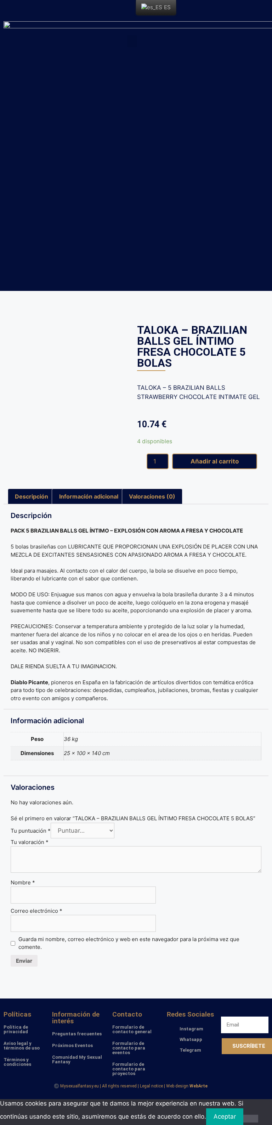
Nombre (23, 882)
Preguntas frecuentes (77, 1033)
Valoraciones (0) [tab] (152, 496)
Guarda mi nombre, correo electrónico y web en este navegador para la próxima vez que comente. (128, 943)
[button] (132, 41)
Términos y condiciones (17, 1062)
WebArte (198, 1086)
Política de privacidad (16, 1029)
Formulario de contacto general (132, 1029)
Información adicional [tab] (88, 496)
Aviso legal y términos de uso (22, 1046)
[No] (250, 1119)
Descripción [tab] (31, 496)
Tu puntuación (31, 830)
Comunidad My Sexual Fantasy (77, 1059)
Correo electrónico (36, 910)
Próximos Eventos (72, 1045)
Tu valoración (30, 842)
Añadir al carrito (215, 461)
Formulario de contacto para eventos (128, 1048)
